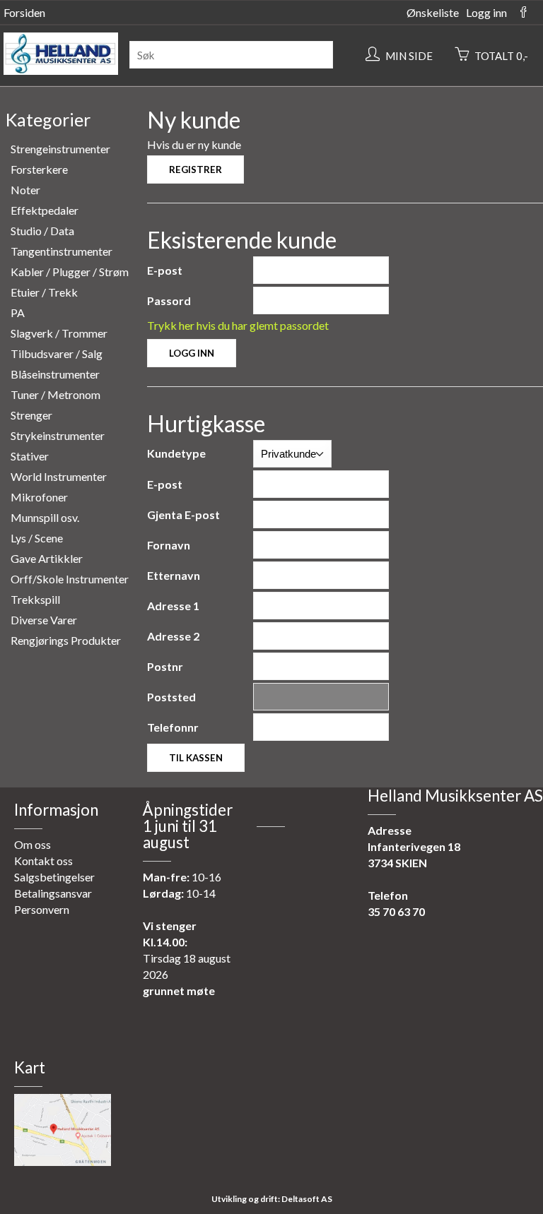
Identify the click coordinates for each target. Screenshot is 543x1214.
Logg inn (486, 12)
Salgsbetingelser (54, 876)
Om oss (32, 844)
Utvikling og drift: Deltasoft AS (271, 1199)
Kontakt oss (43, 860)
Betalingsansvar (53, 893)
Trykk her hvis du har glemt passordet (238, 325)
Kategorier (48, 119)
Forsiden (24, 12)
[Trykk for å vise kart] (62, 1161)
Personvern (41, 909)
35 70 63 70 (396, 911)
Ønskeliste (433, 12)
